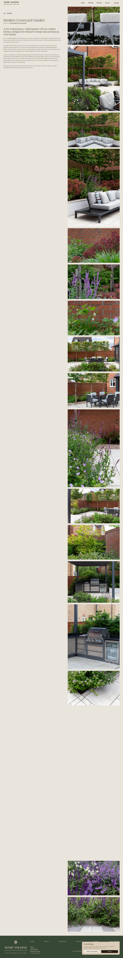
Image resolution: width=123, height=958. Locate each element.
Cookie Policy (102, 948)
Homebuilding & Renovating (18, 23)
